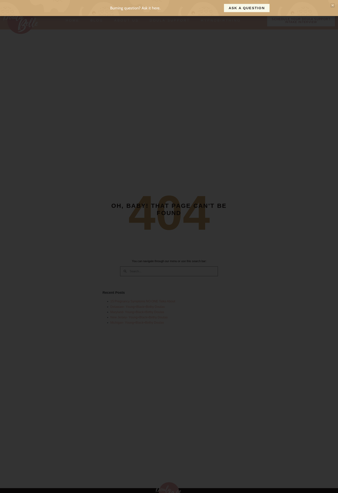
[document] (169, 246)
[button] (332, 5)
